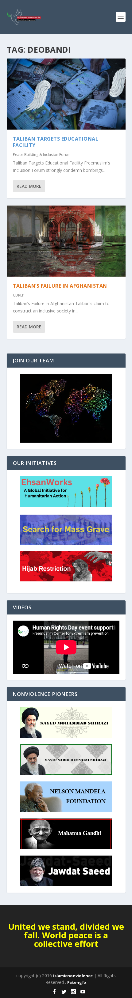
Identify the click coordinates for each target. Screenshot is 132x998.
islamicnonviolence (73, 975)
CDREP (18, 295)
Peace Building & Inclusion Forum (42, 154)
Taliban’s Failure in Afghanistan (60, 285)
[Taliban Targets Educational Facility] (66, 94)
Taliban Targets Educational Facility (56, 142)
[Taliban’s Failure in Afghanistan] (66, 241)
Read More (29, 186)
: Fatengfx (76, 982)
